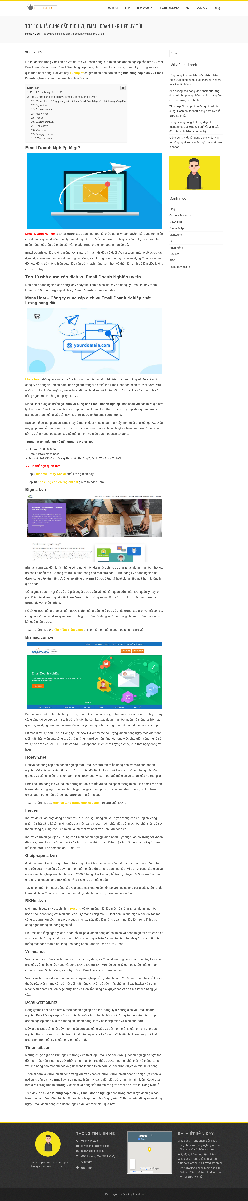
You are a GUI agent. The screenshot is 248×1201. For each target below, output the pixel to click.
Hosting (75, 908)
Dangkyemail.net (45, 134)
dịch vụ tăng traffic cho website (76, 802)
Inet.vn (39, 117)
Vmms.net (41, 130)
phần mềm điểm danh (67, 629)
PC (171, 241)
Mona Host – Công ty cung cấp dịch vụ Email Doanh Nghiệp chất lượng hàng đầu (81, 101)
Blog (127, 8)
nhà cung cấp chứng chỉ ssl (58, 482)
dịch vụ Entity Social (51, 474)
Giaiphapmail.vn (45, 121)
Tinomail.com (44, 138)
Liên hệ (217, 8)
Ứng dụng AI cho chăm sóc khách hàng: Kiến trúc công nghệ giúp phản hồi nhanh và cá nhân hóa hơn (195, 80)
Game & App (177, 228)
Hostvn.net (42, 113)
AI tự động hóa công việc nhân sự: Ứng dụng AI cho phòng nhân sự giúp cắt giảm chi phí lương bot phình (195, 95)
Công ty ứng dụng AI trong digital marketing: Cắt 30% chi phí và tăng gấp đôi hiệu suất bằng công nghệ (194, 127)
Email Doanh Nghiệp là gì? (46, 92)
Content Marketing (169, 8)
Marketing (175, 234)
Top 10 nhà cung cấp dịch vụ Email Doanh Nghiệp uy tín (63, 96)
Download (201, 8)
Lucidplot (77, 73)
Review (174, 254)
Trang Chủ (113, 8)
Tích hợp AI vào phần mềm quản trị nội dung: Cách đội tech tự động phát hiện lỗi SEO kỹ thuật (195, 111)
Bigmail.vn (41, 105)
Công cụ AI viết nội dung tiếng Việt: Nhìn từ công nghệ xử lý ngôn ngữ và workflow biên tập (195, 142)
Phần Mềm (176, 247)
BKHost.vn (42, 125)
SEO (188, 8)
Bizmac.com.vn (44, 109)
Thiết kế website (145, 8)
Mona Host (33, 379)
